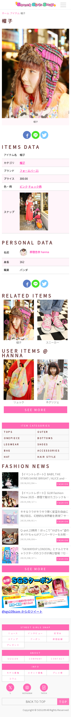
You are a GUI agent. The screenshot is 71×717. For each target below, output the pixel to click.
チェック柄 (34, 186)
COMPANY (35, 658)
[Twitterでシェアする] (44, 135)
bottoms (45, 438)
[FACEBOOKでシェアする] (27, 135)
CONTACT (58, 658)
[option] (35, 77)
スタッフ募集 (35, 672)
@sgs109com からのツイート (22, 611)
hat (7, 456)
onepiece (12, 438)
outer (42, 431)
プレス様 (58, 672)
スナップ (13, 639)
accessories (48, 450)
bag (7, 450)
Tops (8, 431)
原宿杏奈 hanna (39, 252)
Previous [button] (6, 322)
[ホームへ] (35, 4)
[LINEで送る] (36, 135)
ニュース (13, 633)
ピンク (24, 186)
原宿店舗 (58, 639)
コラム (13, 678)
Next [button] (64, 322)
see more (35, 409)
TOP (63, 701)
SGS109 (13, 658)
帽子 (22, 163)
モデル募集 (13, 672)
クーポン (35, 639)
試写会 (58, 633)
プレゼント (13, 644)
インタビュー (35, 633)
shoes (42, 444)
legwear (11, 444)
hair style (46, 456)
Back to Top (35, 701)
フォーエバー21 (29, 171)
